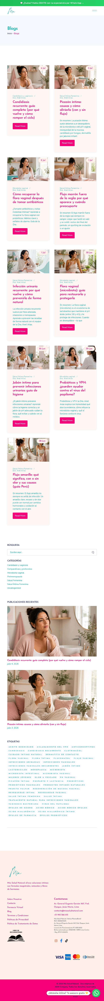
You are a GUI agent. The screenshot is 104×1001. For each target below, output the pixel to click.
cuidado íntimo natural (25, 754)
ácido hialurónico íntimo (56, 812)
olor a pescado (46, 777)
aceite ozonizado (21, 747)
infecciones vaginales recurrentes (34, 766)
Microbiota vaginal (20, 188)
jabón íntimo (71, 766)
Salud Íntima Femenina (69, 96)
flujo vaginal (84, 758)
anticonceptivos (83, 747)
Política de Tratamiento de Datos (22, 924)
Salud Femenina (14, 580)
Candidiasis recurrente (44, 751)
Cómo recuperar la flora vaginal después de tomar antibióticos (28, 198)
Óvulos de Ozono (21, 808)
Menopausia (39, 770)
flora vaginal (19, 758)
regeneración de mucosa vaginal (56, 789)
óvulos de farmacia (23, 815)
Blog (9, 911)
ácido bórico (45, 808)
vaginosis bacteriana (24, 804)
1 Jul (90, 160)
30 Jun (89, 253)
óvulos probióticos (53, 815)
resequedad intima (22, 792)
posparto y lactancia (48, 781)
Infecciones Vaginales (59, 762)
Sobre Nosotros (14, 899)
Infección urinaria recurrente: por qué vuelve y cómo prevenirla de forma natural (27, 294)
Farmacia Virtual (15, 907)
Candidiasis (17, 751)
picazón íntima (19, 781)
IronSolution (91, 994)
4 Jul (43, 68)
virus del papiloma (55, 804)
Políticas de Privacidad (17, 920)
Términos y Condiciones (17, 916)
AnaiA (75, 997)
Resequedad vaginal (52, 792)
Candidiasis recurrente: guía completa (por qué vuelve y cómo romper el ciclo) (26, 109)
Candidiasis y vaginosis (23, 96)
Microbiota (58, 770)
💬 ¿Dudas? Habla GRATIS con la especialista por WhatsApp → (52, 3)
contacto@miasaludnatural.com (68, 911)
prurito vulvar (19, 789)
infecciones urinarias (24, 762)
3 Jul (90, 68)
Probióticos (75, 781)
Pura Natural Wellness (69, 994)
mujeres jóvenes (20, 777)
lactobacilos (18, 770)
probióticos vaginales (24, 785)
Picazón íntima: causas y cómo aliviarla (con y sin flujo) (36, 724)
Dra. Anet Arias (19, 98)
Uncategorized (14, 588)
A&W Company (61, 987)
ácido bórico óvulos (72, 808)
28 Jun (42, 441)
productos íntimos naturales (64, 785)
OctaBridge (88, 991)
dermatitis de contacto (62, 754)
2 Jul (43, 160)
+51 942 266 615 (61, 915)
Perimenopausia (14, 576)
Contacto (11, 903)
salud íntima (53, 796)
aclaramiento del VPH (52, 747)
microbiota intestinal (24, 773)
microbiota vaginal (56, 773)
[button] (96, 993)
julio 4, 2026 (13, 663)
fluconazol (62, 758)
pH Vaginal (68, 777)
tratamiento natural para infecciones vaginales (43, 800)
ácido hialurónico (22, 812)
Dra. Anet (82, 994)
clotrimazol (73, 751)
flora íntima (41, 758)
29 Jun (89, 349)
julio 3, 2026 (13, 727)
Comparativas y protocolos (19, 569)
